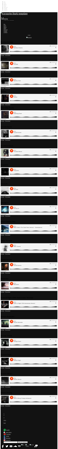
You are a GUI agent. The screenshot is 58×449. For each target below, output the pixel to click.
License (2, 55)
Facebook (8, 438)
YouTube (8, 434)
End (5, 423)
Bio (4, 1)
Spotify (8, 430)
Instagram (8, 440)
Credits (5, 8)
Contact (5, 10)
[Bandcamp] (36, 448)
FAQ (5, 3)
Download (7, 55)
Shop (5, 6)
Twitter (7, 436)
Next (5, 420)
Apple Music (8, 432)
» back (29, 35)
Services (6, 7)
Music (5, 4)
